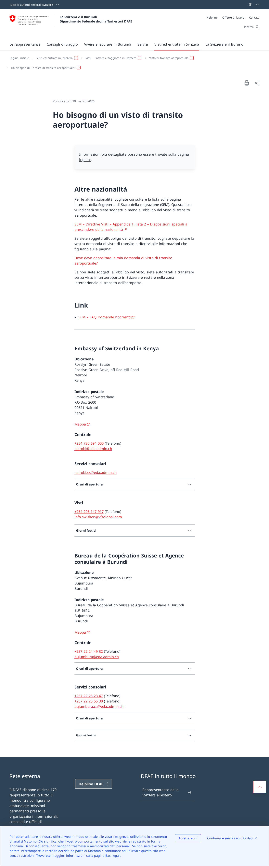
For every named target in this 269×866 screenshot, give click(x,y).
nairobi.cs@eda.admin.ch (95, 472)
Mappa (80, 424)
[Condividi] (257, 83)
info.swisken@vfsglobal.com (98, 516)
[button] (25, 44)
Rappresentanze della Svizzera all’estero (160, 792)
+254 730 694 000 (89, 443)
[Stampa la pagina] (246, 83)
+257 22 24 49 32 (88, 651)
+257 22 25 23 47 (88, 695)
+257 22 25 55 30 (88, 701)
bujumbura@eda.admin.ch (96, 656)
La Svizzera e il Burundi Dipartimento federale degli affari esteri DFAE (96, 19)
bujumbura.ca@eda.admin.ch (98, 706)
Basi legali (112, 855)
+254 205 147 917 (89, 511)
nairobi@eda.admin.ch (93, 448)
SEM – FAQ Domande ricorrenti (104, 317)
